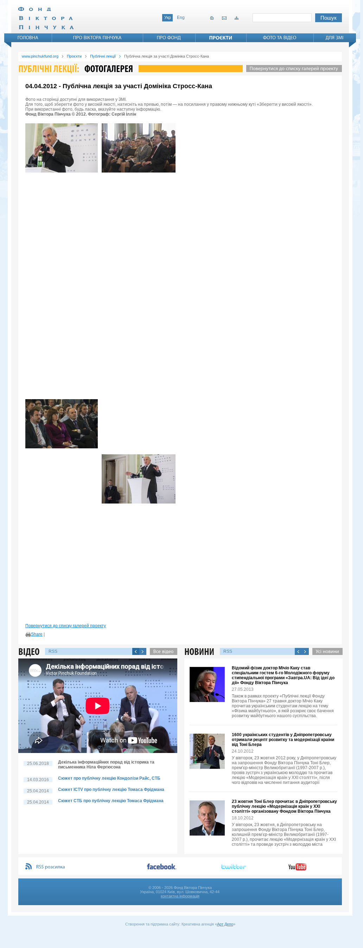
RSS (53, 651)
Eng (181, 17)
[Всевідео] (161, 651)
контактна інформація (180, 896)
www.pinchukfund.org (40, 56)
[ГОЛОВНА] (28, 37)
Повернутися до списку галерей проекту (65, 625)
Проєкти (74, 56)
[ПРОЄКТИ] (221, 37)
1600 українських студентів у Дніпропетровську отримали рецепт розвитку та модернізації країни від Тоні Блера (283, 739)
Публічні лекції (103, 56)
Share (37, 634)
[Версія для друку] (28, 634)
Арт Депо (225, 924)
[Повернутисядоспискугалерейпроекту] (292, 68)
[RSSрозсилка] (50, 867)
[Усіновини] (326, 651)
